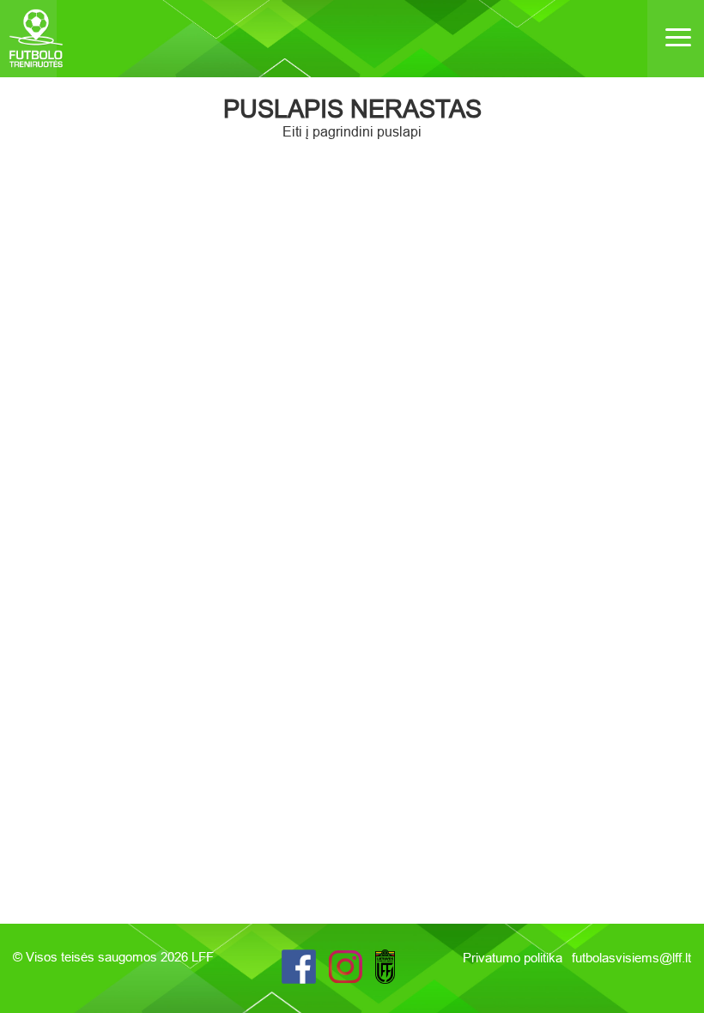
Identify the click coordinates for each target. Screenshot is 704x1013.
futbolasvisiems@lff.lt (631, 957)
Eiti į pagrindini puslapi (352, 131)
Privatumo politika (514, 957)
